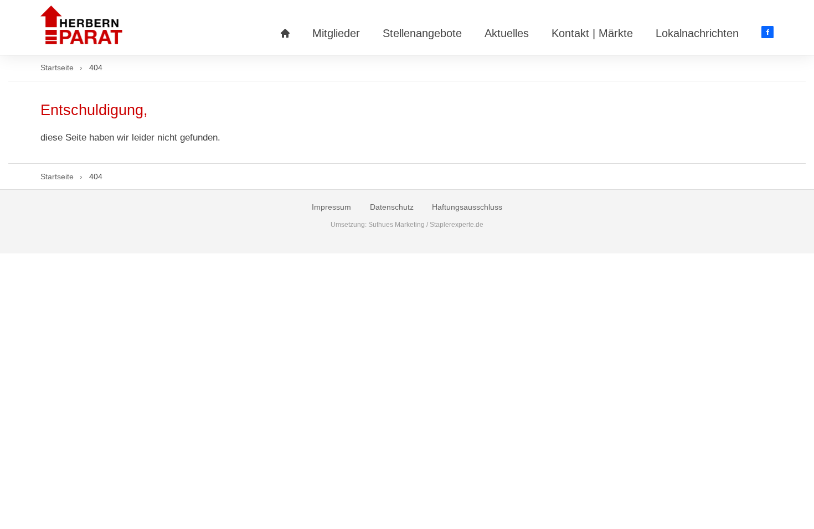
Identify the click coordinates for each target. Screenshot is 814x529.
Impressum (331, 207)
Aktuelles (507, 33)
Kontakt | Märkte (592, 33)
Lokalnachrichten (697, 33)
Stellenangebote (422, 33)
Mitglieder (336, 33)
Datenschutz (392, 207)
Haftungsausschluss (467, 207)
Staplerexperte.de (456, 225)
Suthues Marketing (396, 225)
